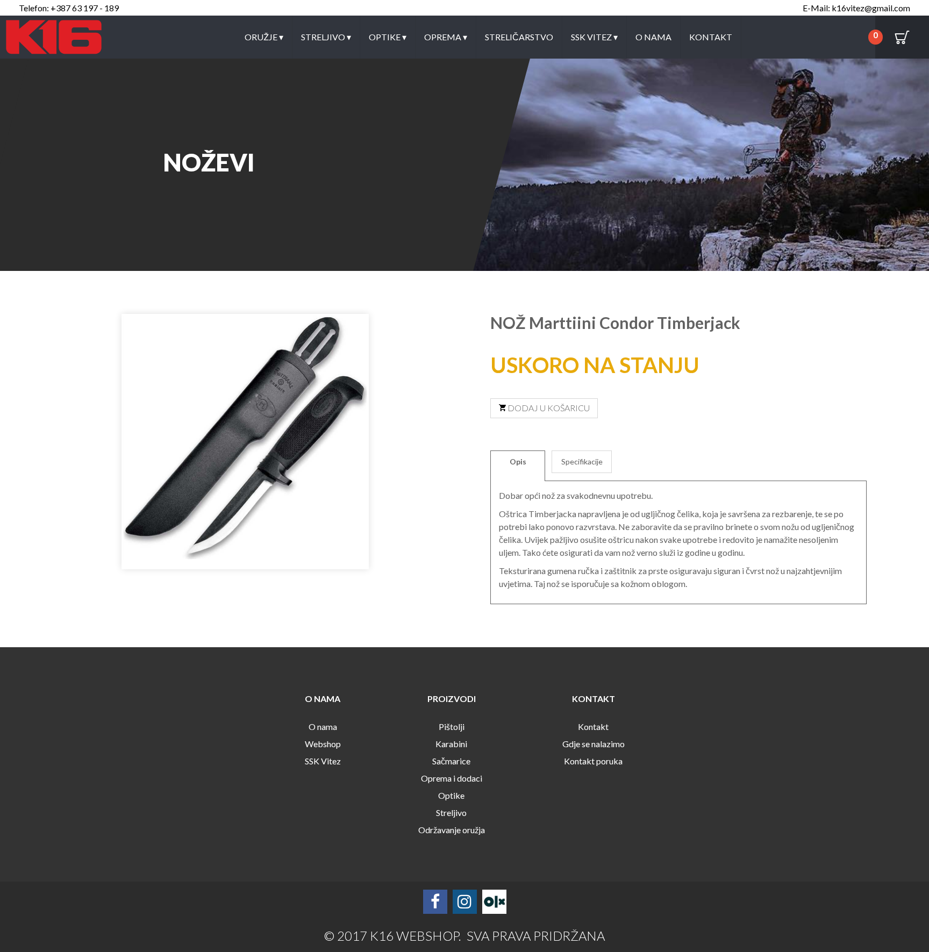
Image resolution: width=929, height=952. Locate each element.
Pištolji (451, 726)
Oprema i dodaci (451, 778)
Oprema (445, 37)
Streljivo (326, 37)
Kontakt (710, 37)
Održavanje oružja (451, 830)
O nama (653, 37)
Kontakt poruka (593, 761)
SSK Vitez (594, 37)
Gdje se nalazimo (593, 744)
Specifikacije (582, 461)
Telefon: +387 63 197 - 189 (69, 8)
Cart (902, 37)
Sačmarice (451, 761)
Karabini (451, 744)
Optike (387, 37)
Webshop (323, 744)
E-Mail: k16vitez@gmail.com (856, 8)
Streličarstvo (519, 37)
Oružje (264, 37)
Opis (518, 461)
